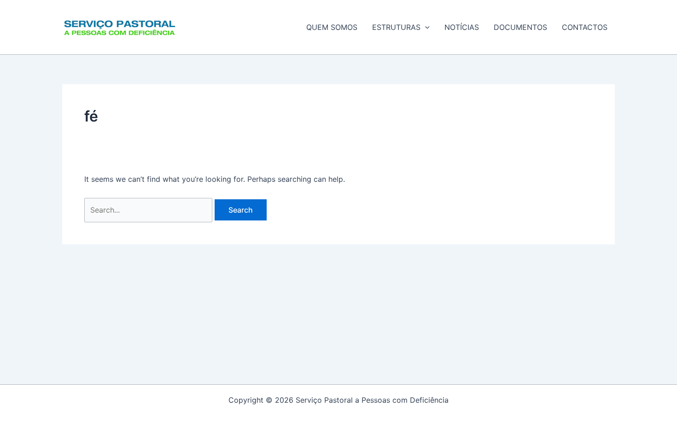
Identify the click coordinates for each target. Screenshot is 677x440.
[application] (425, 27)
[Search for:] (149, 209)
